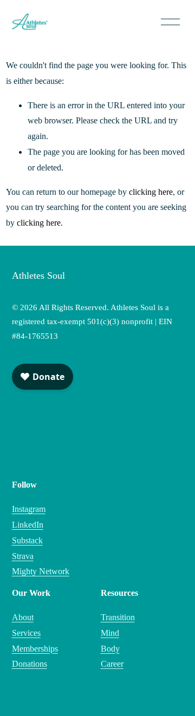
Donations (29, 663)
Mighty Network (40, 571)
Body (110, 648)
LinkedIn (27, 524)
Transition (118, 617)
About (23, 617)
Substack (27, 540)
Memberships (35, 648)
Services (26, 633)
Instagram (29, 509)
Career (112, 663)
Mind (110, 633)
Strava (23, 556)
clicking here (151, 191)
